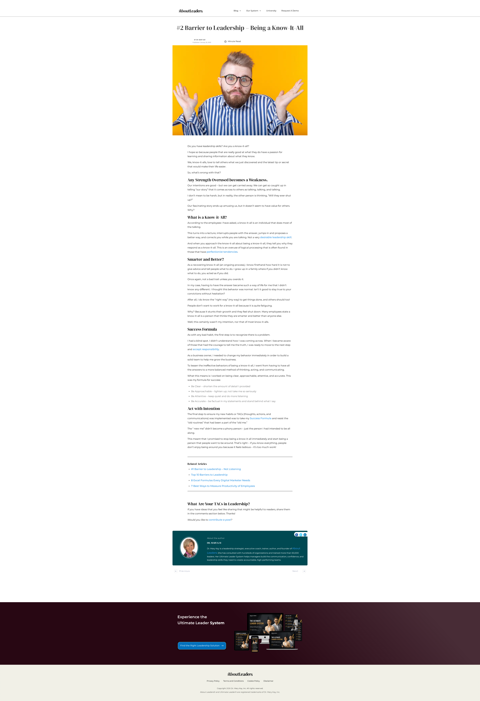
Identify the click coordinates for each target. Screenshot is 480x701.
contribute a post (220, 519)
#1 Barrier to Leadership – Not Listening (216, 469)
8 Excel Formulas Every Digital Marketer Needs (220, 480)
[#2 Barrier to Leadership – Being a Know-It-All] (240, 90)
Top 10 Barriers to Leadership (209, 474)
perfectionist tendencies (222, 251)
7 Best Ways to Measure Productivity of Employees (223, 485)
